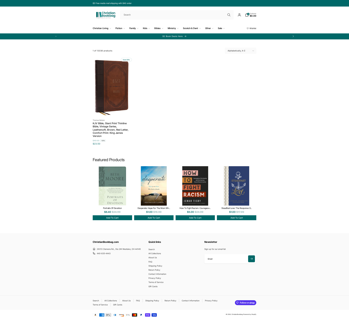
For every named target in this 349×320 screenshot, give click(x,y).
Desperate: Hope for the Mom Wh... (154, 208)
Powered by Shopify (249, 314)
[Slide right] (293, 36)
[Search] (229, 15)
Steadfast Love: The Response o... (236, 208)
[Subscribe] (251, 258)
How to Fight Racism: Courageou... (195, 208)
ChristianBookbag (237, 314)
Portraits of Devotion (112, 208)
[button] (250, 15)
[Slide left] (56, 36)
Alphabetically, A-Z (236, 50)
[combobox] (177, 15)
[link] (112, 3)
